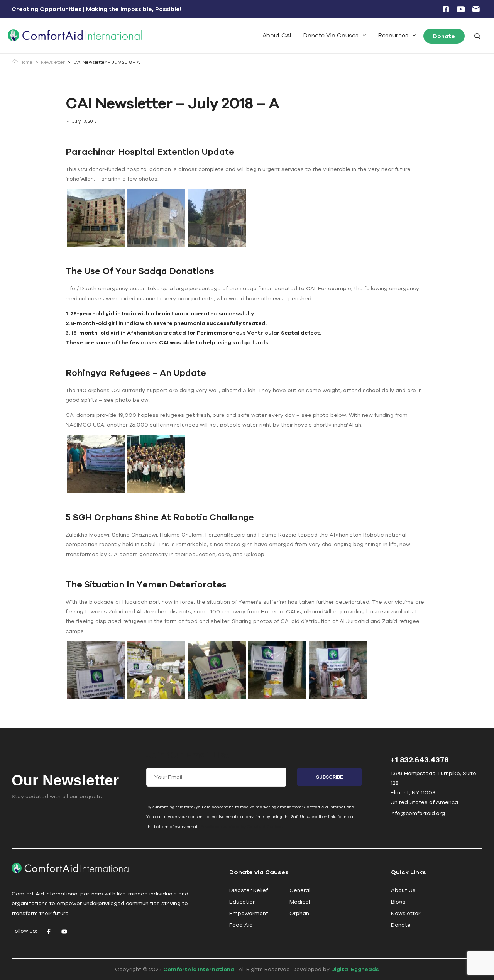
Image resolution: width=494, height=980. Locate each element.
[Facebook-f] (48, 932)
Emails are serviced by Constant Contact (241, 826)
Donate (444, 36)
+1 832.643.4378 (419, 759)
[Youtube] (64, 932)
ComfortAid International (199, 969)
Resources (393, 35)
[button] (334, 35)
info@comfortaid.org (418, 813)
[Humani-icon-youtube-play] (460, 9)
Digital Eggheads (355, 969)
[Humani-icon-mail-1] (475, 9)
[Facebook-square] (445, 9)
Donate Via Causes (331, 35)
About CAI (276, 35)
